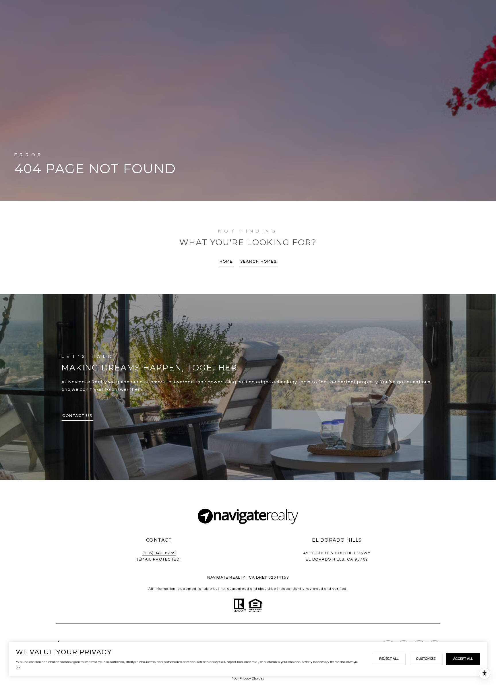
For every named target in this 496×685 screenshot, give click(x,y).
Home (226, 261)
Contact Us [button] (77, 416)
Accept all (463, 659)
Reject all (388, 659)
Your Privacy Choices (248, 678)
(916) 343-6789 (159, 553)
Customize (425, 659)
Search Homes (258, 261)
